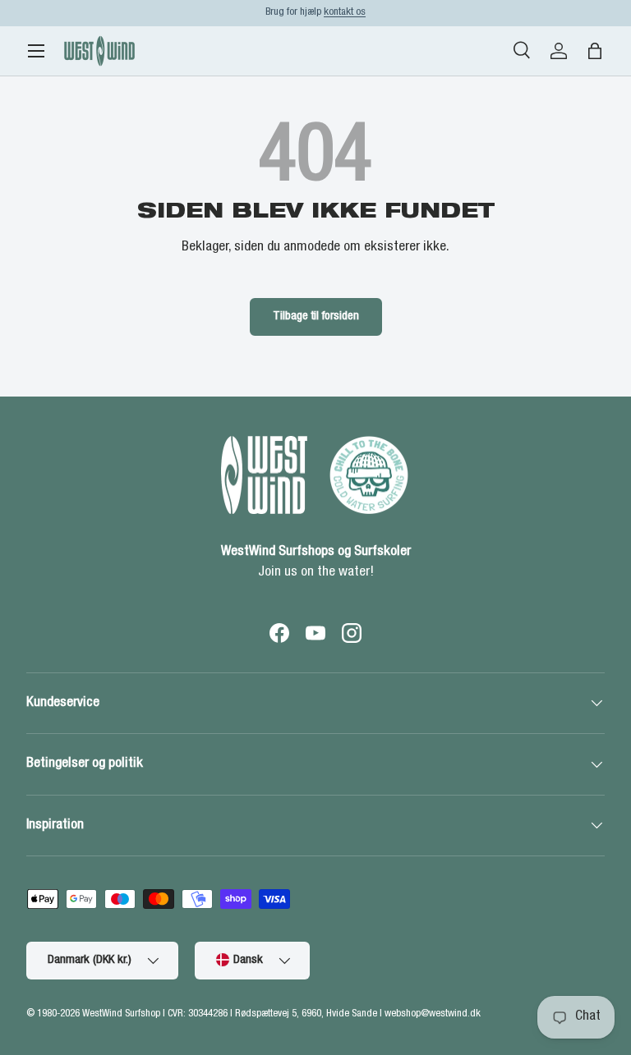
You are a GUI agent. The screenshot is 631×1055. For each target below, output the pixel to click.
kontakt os (345, 12)
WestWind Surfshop (121, 1014)
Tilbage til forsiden (316, 316)
